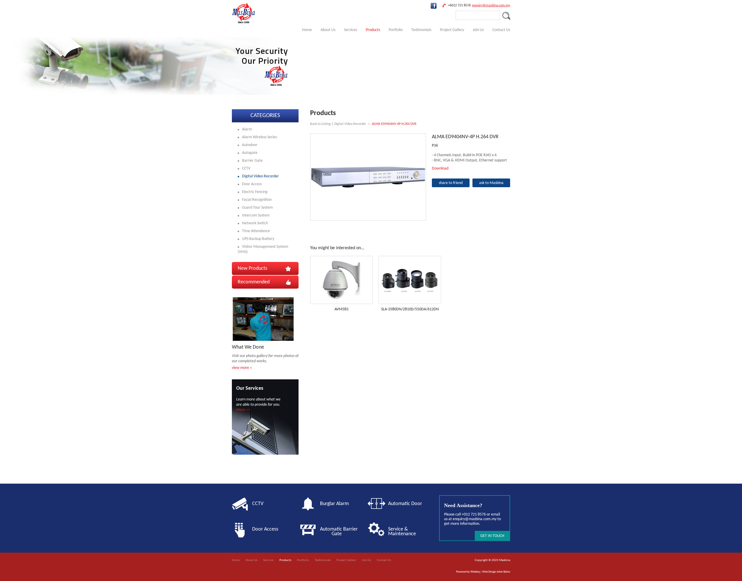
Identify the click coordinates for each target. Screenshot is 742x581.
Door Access (252, 184)
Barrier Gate (252, 161)
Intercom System (256, 215)
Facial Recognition (257, 200)
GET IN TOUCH (492, 536)
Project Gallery (452, 30)
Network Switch (255, 223)
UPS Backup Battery (258, 239)
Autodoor (249, 145)
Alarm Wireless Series (259, 137)
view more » (242, 368)
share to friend (451, 183)
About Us (328, 30)
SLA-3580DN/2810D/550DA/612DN (410, 309)
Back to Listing (320, 124)
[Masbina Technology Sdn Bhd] (244, 22)
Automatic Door (405, 504)
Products (373, 30)
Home (307, 30)
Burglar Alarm (334, 504)
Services (350, 30)
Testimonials (421, 30)
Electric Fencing (255, 192)
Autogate (249, 153)
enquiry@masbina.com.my (491, 5)
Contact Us (501, 30)
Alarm (247, 129)
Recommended (254, 282)
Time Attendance (256, 231)
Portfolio (396, 30)
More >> (243, 410)
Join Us (478, 30)
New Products (252, 268)
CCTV (246, 168)
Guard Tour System (257, 207)
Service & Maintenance (402, 532)
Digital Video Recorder (260, 176)
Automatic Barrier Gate (341, 532)
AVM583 (341, 309)
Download (440, 168)
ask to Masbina (491, 183)
